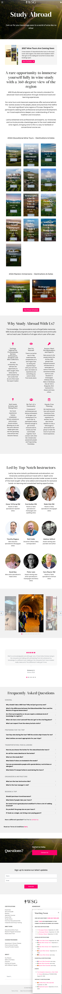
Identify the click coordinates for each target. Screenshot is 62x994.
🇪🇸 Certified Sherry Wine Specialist (45, 982)
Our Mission (8, 958)
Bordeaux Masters (42, 934)
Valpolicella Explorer (42, 986)
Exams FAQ (8, 917)
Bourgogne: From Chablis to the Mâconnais (31, 151)
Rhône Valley (31, 176)
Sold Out (13, 159)
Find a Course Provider (11, 945)
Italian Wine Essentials (44, 963)
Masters (7, 913)
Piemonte (48, 201)
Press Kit (7, 961)
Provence (13, 151)
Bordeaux (14, 251)
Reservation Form (10, 933)
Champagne (48, 151)
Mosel (48, 176)
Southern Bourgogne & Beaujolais (48, 226)
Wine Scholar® (9, 911)
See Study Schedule (31, 310)
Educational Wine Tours (11, 930)
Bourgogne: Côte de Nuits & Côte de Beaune (31, 201)
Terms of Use (14, 991)
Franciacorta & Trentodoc (13, 201)
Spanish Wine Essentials (44, 965)
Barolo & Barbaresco (13, 176)
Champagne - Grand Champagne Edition (13, 226)
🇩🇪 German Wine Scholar (43, 954)
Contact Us (44, 852)
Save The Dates (27, 61)
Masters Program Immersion (13, 932)
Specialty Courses (10, 915)
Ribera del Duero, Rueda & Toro (31, 226)
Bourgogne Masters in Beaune (44, 288)
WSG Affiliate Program (11, 965)
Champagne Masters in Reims (18, 288)
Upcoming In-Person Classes (13, 943)
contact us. (35, 820)
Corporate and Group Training (13, 922)
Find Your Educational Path (12, 921)
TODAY (40, 921)
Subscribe (31, 886)
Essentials (8, 910)
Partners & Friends (10, 963)
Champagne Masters (44, 932)
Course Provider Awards (12, 947)
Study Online (8, 919)
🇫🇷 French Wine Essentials (43, 961)
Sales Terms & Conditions (26, 991)
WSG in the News (10, 959)
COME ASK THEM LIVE (53, 918)
